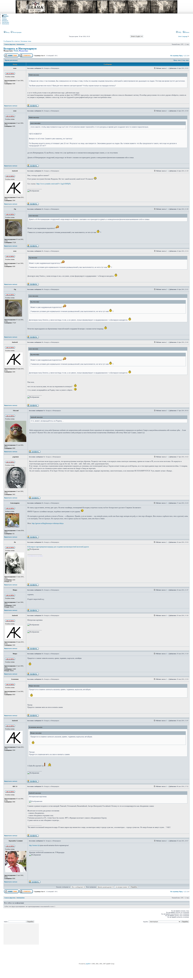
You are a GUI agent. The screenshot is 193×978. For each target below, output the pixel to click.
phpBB (88, 963)
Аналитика (5, 16)
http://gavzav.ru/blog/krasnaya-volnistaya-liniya (47, 523)
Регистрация (16, 32)
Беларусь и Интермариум (20, 48)
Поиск (187, 32)
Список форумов (9, 44)
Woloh (16, 51)
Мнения (4, 19)
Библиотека (5, 22)
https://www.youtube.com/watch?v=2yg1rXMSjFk (53, 184)
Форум (4, 17)
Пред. (181, 55)
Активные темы (26, 41)
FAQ (179, 32)
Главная (4, 14)
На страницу (174, 55)
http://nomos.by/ (34, 845)
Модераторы (23, 51)
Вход (7, 32)
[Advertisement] (90, 943)
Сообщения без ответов (11, 41)
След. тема (185, 60)
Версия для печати (11, 60)
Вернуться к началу (10, 106)
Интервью (5, 20)
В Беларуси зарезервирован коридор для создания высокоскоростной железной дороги (58, 547)
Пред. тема (177, 60)
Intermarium (5, 24)
